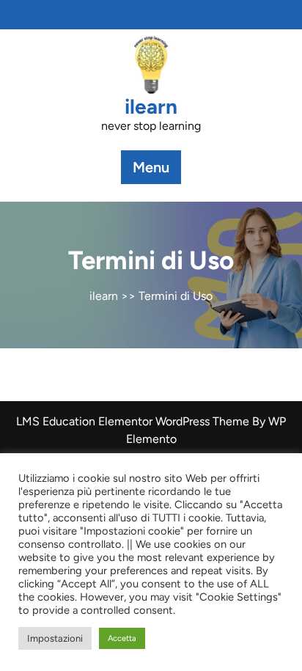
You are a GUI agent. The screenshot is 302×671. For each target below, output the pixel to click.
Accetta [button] (122, 638)
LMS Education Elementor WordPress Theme (134, 421)
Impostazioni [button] (55, 638)
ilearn (151, 106)
